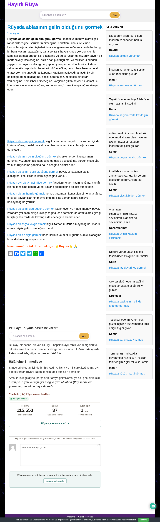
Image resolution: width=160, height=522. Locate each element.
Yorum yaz (13, 33)
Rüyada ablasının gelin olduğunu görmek (54, 27)
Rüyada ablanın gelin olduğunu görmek (31, 156)
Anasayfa (71, 517)
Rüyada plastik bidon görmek (127, 195)
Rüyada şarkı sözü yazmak (126, 339)
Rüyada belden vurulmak (124, 55)
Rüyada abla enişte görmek (24, 235)
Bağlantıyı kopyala (55, 481)
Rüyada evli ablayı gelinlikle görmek (29, 182)
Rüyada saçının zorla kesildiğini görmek (128, 117)
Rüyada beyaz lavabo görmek (127, 157)
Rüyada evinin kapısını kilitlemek (123, 236)
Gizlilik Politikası (85, 517)
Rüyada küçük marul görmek (127, 373)
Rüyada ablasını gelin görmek (26, 141)
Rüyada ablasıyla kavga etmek (26, 224)
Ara (115, 15)
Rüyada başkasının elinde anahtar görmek (125, 303)
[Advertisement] (55, 116)
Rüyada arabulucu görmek (125, 85)
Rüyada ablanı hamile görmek (26, 193)
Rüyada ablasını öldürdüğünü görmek (30, 208)
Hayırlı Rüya (22, 4)
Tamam (143, 520)
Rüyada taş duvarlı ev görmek (127, 267)
